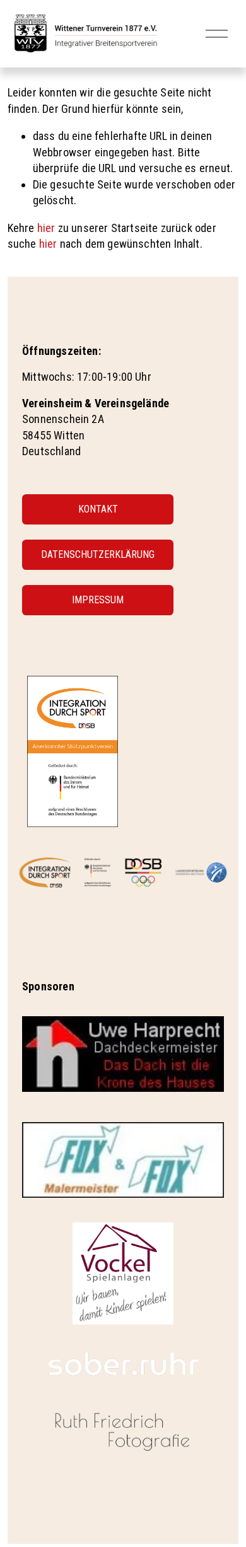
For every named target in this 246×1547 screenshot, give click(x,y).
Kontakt (98, 509)
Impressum (98, 600)
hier (46, 228)
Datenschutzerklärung (98, 554)
